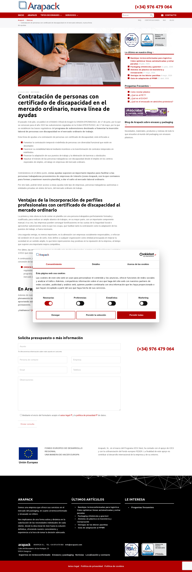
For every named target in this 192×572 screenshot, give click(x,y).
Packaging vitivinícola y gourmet (145, 67)
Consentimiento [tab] (54, 264)
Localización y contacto (98, 555)
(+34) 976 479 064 (153, 6)
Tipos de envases (49, 15)
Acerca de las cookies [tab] (138, 264)
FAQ (139, 20)
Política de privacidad (92, 566)
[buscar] (152, 15)
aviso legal (65, 415)
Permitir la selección (96, 315)
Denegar (55, 315)
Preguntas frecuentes (142, 507)
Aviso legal (73, 566)
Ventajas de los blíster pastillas (145, 75)
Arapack (32, 15)
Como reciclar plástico (140, 92)
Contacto (170, 15)
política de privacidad (85, 415)
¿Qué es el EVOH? (139, 98)
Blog (172, 20)
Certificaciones (152, 20)
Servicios (70, 15)
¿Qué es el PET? (138, 95)
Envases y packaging (63, 555)
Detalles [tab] (96, 264)
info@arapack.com (74, 545)
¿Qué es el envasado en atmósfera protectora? (151, 102)
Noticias (30, 20)
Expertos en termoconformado (34, 555)
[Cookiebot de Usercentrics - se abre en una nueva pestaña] (144, 255)
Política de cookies (114, 566)
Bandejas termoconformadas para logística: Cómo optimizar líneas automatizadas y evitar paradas (152, 61)
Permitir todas (136, 315)
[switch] (80, 303)
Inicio (21, 15)
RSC (164, 20)
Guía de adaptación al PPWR (143, 78)
